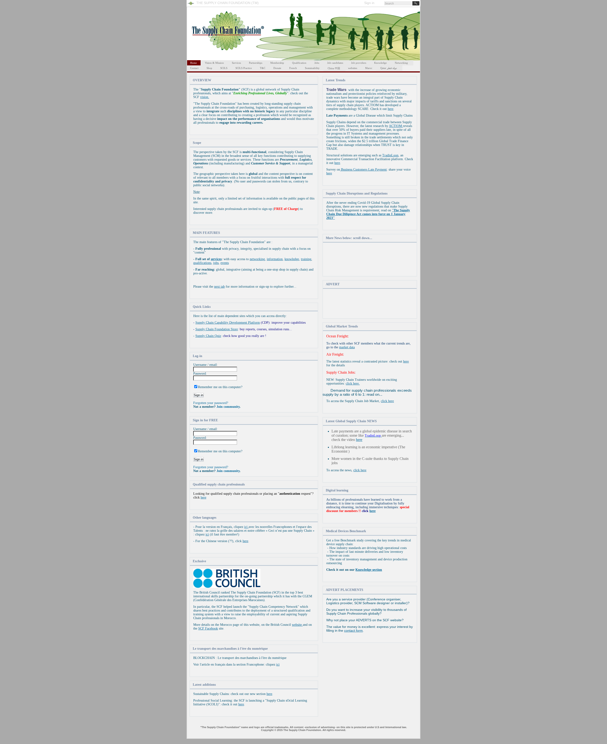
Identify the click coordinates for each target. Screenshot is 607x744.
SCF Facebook (208, 628)
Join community (228, 406)
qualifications (202, 263)
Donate (277, 68)
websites (352, 68)
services (216, 259)
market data (347, 347)
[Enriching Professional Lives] (192, 5)
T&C (262, 68)
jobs (216, 263)
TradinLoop (390, 155)
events (225, 263)
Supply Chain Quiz (208, 336)
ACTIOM (396, 126)
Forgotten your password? (210, 403)
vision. (204, 97)
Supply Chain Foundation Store (216, 329)
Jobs (316, 62)
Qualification (299, 62)
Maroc (368, 68)
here (203, 497)
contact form (353, 630)
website (297, 624)
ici (246, 527)
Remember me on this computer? (220, 387)
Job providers (358, 62)
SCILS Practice (243, 68)
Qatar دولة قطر (388, 68)
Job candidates (335, 62)
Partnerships (255, 62)
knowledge (292, 259)
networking (257, 259)
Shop (209, 68)
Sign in (369, 3)
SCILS (223, 68)
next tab (219, 286)
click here (387, 401)
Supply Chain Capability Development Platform (227, 322)
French (293, 68)
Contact (194, 68)
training (306, 259)
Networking (401, 62)
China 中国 (334, 68)
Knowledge (380, 62)
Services (236, 62)
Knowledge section (368, 570)
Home (193, 62)
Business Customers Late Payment (363, 169)
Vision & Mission (214, 62)
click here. (353, 383)
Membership (277, 62)
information (275, 259)
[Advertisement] (370, 260)
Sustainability (312, 68)
